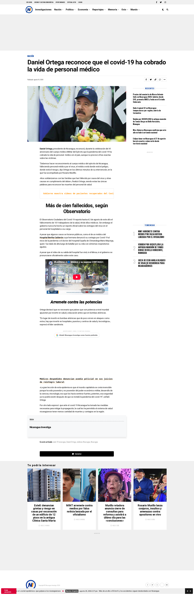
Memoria (112, 9)
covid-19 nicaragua (59, 442)
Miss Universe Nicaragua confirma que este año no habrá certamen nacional (149, 131)
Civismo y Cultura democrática (43, 2)
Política (70, 9)
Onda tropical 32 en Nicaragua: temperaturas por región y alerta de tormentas (147, 110)
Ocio (123, 9)
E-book (80, 2)
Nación (57, 9)
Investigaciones (43, 9)
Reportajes (98, 9)
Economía (83, 9)
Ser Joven (29, 2)
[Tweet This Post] (151, 80)
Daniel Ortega (71, 442)
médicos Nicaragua (83, 442)
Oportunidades (60, 2)
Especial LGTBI (71, 2)
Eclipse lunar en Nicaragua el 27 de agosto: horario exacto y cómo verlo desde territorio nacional (149, 141)
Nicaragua (94, 442)
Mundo (134, 9)
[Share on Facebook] (146, 80)
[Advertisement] (97, 32)
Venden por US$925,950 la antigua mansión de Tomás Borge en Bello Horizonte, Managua (149, 121)
